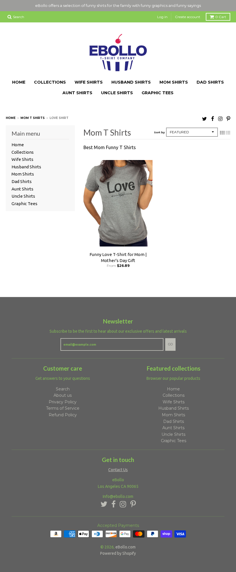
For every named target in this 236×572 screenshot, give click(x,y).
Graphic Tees (158, 92)
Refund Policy (63, 414)
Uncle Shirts (117, 92)
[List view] (228, 132)
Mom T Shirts (32, 118)
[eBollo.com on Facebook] (212, 118)
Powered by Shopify (118, 553)
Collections (50, 82)
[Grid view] (222, 132)
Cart (220, 17)
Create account (187, 17)
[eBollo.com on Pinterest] (228, 118)
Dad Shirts (210, 82)
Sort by (159, 132)
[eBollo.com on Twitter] (204, 118)
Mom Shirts (173, 82)
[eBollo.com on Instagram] (220, 118)
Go (170, 344)
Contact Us (118, 469)
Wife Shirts (89, 82)
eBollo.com (125, 547)
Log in (162, 17)
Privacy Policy (63, 402)
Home (18, 82)
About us (63, 395)
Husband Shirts (131, 82)
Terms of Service (62, 408)
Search (63, 389)
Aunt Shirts (77, 92)
